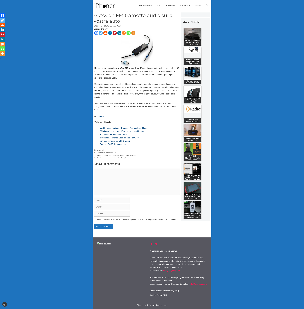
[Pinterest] (115, 33)
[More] (133, 33)
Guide (198, 6)
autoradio (109, 153)
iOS (158, 6)
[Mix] (124, 33)
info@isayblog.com (171, 271)
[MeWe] (119, 33)
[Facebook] (96, 33)
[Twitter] (101, 33)
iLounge (101, 116)
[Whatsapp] (128, 33)
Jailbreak (185, 6)
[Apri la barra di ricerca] (207, 6)
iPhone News (145, 6)
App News (170, 6)
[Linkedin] (110, 33)
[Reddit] (105, 33)
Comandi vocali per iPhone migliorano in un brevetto (116, 155)
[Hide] (1, 58)
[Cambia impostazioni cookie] (4, 304)
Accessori (100, 150)
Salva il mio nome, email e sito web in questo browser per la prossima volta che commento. (137, 219)
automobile (101, 153)
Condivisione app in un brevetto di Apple (112, 158)
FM (115, 153)
